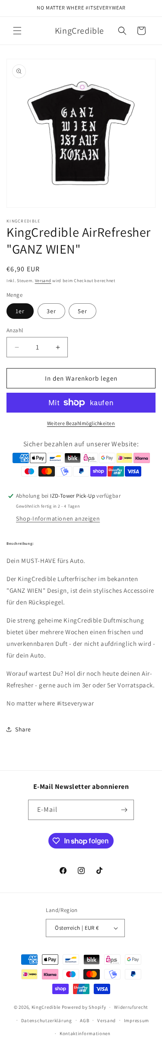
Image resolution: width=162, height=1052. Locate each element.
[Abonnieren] (123, 810)
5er (82, 311)
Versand (43, 280)
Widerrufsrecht (131, 1007)
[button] (17, 30)
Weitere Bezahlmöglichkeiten (81, 423)
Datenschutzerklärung (46, 1020)
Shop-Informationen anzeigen (58, 518)
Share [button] (23, 729)
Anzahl (14, 330)
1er (20, 311)
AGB (84, 1020)
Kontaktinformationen (85, 1033)
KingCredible (46, 1007)
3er (51, 311)
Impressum (136, 1020)
